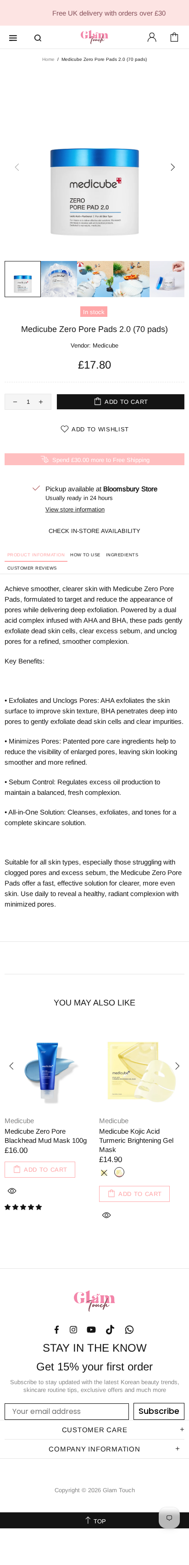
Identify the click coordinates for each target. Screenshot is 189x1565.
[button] (24, 1207)
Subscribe (159, 1411)
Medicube (105, 345)
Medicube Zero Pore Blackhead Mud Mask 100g (46, 1135)
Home (48, 59)
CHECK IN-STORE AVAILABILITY (94, 530)
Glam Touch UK (94, 37)
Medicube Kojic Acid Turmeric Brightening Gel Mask (136, 1140)
